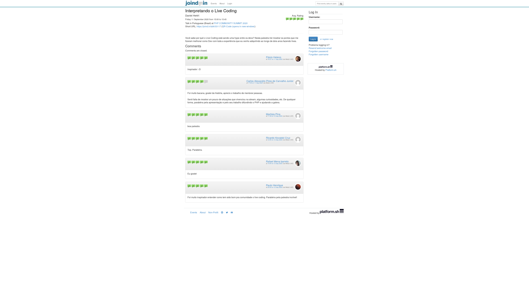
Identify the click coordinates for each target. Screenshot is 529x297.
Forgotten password (318, 51)
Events (214, 3)
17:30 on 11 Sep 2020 (255, 83)
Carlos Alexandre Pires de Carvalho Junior (269, 81)
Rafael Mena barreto (277, 161)
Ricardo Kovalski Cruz (278, 137)
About (222, 3)
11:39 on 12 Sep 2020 (275, 116)
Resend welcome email (320, 48)
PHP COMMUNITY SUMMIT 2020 (231, 23)
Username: (314, 17)
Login (229, 3)
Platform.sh (330, 70)
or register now (326, 39)
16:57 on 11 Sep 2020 (275, 59)
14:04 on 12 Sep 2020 (275, 163)
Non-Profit (213, 212)
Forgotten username (318, 54)
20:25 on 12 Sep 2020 (275, 187)
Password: (314, 27)
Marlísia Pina (273, 114)
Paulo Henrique (274, 185)
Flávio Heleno (273, 57)
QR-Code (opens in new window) (238, 26)
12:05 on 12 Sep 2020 (275, 140)
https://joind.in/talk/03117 (209, 26)
